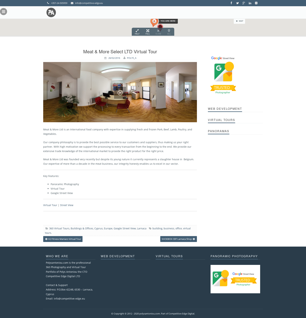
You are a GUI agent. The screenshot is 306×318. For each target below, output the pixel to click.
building (157, 228)
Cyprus (98, 228)
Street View (66, 205)
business (169, 228)
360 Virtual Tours (59, 228)
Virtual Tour (50, 205)
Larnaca (141, 228)
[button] (164, 22)
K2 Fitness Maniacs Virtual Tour (64, 239)
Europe (108, 228)
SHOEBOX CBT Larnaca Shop (177, 239)
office (178, 228)
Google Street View (125, 228)
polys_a (131, 58)
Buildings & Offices (82, 228)
